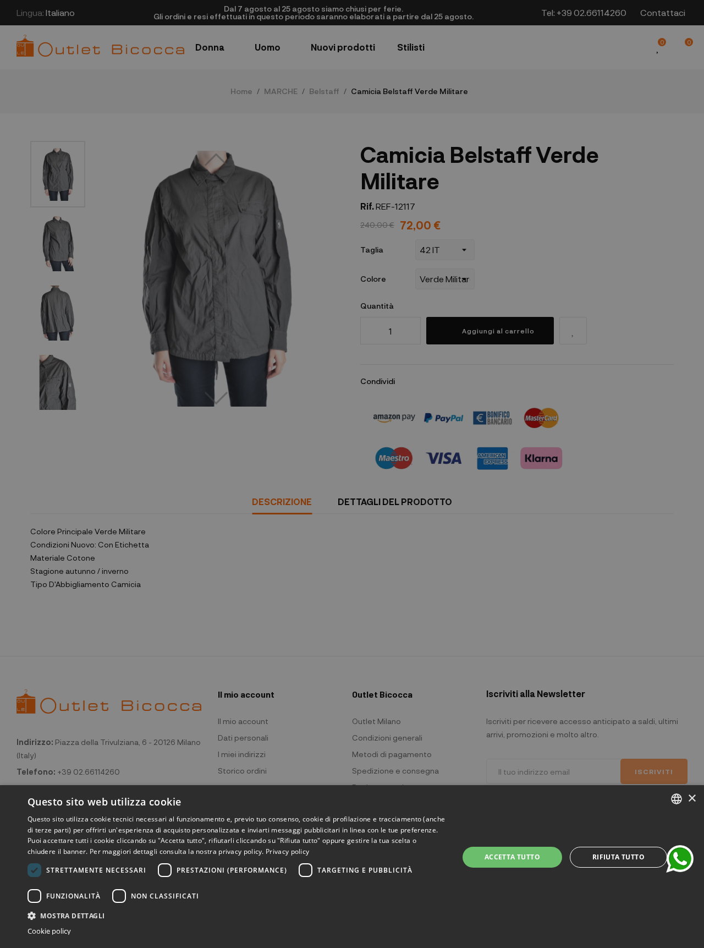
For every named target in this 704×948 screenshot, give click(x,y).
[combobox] (676, 798)
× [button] (692, 798)
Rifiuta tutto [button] (618, 857)
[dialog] (352, 866)
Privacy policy (287, 851)
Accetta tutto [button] (512, 857)
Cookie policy (49, 931)
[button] (237, 914)
